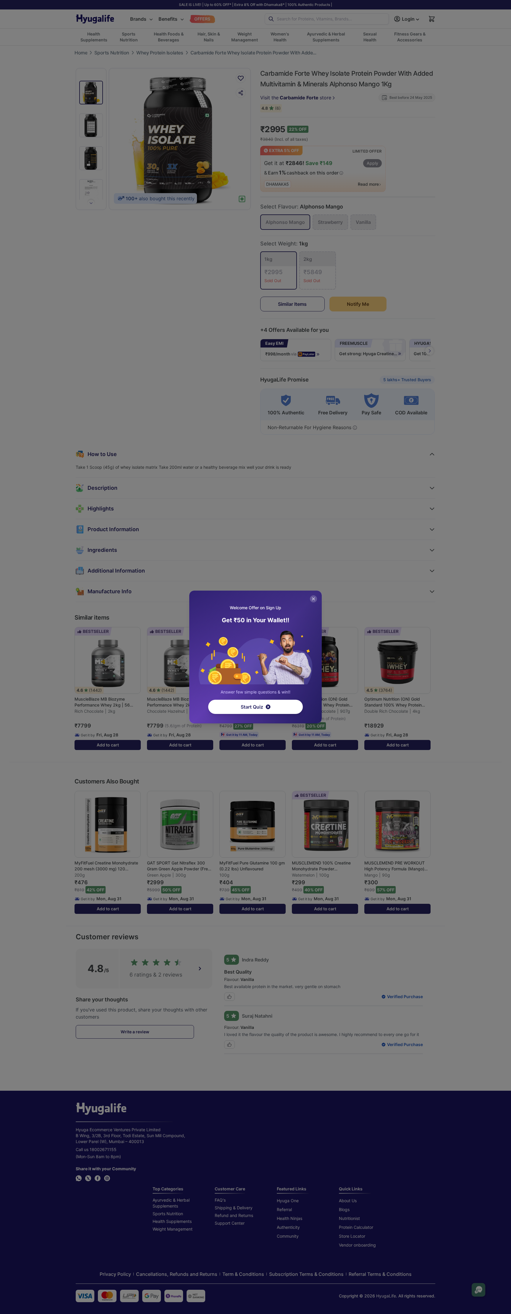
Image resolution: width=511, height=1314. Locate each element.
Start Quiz (252, 707)
